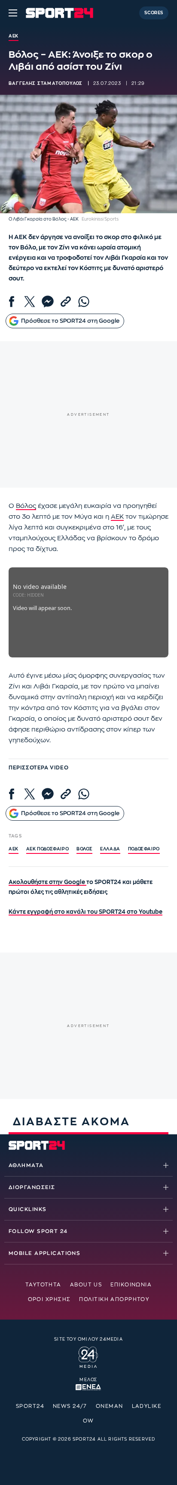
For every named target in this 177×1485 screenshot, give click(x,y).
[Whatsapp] (84, 302)
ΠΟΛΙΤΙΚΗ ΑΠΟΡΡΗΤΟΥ (114, 1299)
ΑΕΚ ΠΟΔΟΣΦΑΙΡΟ (47, 849)
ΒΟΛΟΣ (84, 849)
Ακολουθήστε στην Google (47, 882)
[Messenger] (48, 302)
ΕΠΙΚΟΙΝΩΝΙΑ (131, 1284)
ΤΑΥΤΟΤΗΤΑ (43, 1284)
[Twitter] (30, 302)
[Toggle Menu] (13, 13)
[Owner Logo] (88, 1356)
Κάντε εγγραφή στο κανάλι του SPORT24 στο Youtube (85, 912)
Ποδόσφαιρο (144, 849)
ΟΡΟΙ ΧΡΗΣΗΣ (49, 1299)
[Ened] (88, 1386)
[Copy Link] (66, 302)
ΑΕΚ (117, 517)
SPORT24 (30, 1406)
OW (88, 1420)
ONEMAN (109, 1406)
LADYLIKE (147, 1406)
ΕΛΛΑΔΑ (110, 849)
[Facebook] (12, 302)
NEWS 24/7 (70, 1406)
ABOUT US (86, 1284)
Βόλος (26, 506)
